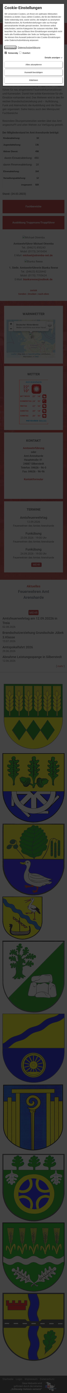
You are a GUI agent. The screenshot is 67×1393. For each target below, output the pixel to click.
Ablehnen (33, 80)
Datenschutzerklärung (29, 47)
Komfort (26, 53)
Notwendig (13, 53)
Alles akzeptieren (34, 64)
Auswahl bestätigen (33, 72)
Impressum (10, 47)
